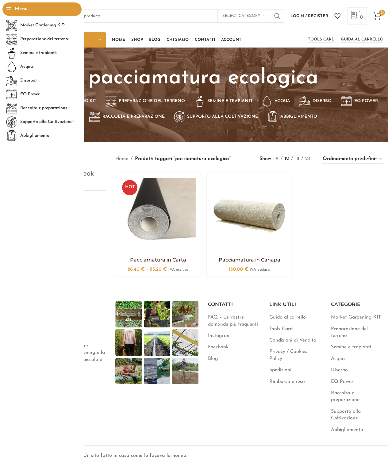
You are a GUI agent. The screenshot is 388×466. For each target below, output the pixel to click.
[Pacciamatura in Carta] (158, 216)
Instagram (219, 335)
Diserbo (339, 370)
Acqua (338, 358)
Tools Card (321, 39)
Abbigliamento (347, 429)
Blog (213, 358)
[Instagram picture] (128, 314)
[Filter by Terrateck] (86, 173)
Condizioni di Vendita (292, 340)
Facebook (218, 347)
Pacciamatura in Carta (158, 260)
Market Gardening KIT (356, 317)
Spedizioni (280, 370)
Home (121, 158)
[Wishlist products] (337, 16)
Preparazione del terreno (349, 332)
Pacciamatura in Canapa (249, 260)
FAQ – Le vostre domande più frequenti (233, 321)
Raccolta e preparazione (345, 396)
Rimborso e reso (287, 381)
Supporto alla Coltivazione (346, 415)
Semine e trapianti (351, 347)
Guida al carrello (362, 39)
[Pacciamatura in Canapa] (249, 216)
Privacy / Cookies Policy (288, 355)
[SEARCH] (277, 16)
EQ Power (342, 381)
